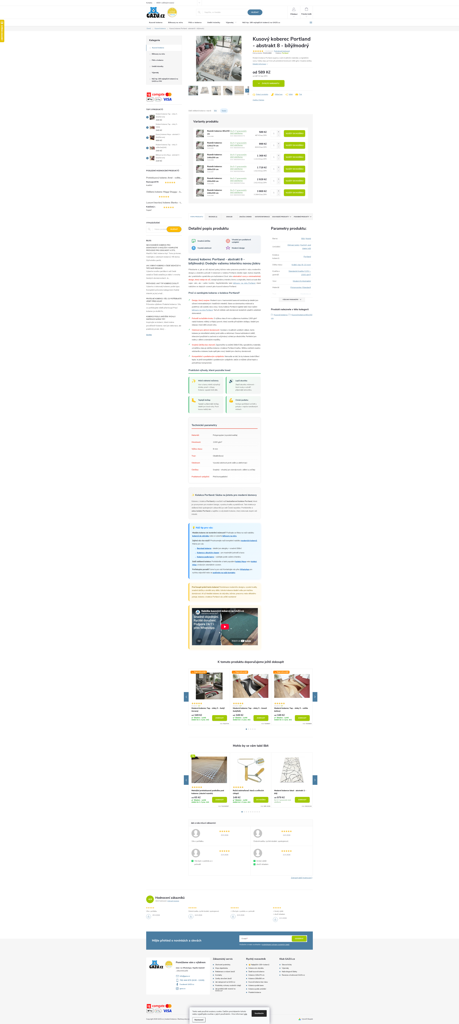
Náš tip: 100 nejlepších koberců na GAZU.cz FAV (165, 80)
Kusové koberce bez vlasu (258, 982)
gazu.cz (182, 988)
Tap (199, 706)
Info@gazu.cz (185, 976)
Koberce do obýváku (256, 968)
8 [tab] (257, 811)
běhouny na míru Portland (244, 283)
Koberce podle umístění (257, 989)
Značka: (258, 100)
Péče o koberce (157, 60)
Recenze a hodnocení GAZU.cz (293, 975)
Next (315, 697)
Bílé (215, 111)
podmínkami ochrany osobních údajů (275, 944)
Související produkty (280, 217)
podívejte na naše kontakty (224, 572)
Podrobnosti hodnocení (282, 51)
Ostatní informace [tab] (262, 217)
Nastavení (198, 1020)
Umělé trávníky (157, 66)
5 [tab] (255, 729)
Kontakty (149, 3)
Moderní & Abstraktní (302, 281)
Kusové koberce (158, 48)
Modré (224, 111)
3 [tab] (250, 729)
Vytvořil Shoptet (307, 1019)
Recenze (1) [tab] (213, 217)
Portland (285, 53)
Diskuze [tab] (229, 217)
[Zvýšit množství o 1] (278, 132)
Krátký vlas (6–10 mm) (301, 264)
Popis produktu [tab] (196, 217)
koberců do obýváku (200, 536)
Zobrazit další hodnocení (301, 878)
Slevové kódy (287, 965)
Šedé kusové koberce (256, 972)
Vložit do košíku (294, 133)
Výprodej (155, 72)
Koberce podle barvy (205, 557)
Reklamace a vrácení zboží (225, 972)
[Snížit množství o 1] (278, 135)
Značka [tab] (245, 217)
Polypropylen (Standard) (300, 287)
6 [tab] (252, 811)
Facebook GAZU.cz (187, 984)
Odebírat (299, 938)
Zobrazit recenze (173, 901)
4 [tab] (252, 729)
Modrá (308, 238)
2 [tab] (248, 729)
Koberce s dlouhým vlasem (208, 553)
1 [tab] (246, 729)
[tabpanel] (209, 697)
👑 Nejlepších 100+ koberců (259, 965)
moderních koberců (249, 540)
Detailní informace (259, 64)
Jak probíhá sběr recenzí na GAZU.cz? (225, 990)
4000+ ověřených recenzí (165, 3)
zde (245, 1014)
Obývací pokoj (293, 245)
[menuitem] (155, 22)
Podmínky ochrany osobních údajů (228, 985)
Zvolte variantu (270, 83)
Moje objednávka (221, 968)
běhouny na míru (229, 536)
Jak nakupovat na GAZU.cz (225, 982)
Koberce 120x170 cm (256, 975)
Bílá (303, 238)
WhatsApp (244, 569)
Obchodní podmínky (222, 965)
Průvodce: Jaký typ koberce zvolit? (162, 283)
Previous (186, 697)
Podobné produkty (301, 217)
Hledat (255, 12)
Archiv (149, 335)
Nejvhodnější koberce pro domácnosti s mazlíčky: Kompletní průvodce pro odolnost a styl (162, 247)
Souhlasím (259, 1013)
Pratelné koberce (255, 992)
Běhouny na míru (158, 54)
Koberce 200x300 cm (256, 979)
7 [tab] (255, 811)
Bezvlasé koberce (204, 548)
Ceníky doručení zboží (223, 979)
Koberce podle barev (256, 985)
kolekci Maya (240, 561)
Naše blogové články (289, 972)
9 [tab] (259, 811)
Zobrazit (219, 718)
